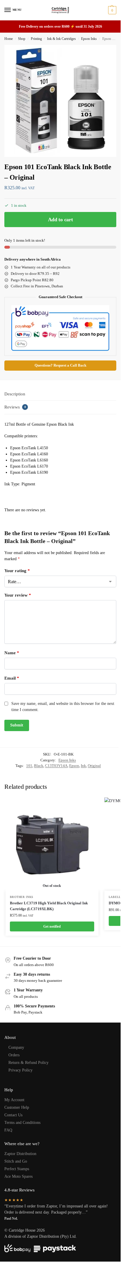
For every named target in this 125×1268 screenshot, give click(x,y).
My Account (14, 1100)
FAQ (8, 1130)
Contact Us (13, 1115)
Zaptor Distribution (20, 1154)
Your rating (17, 570)
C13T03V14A (56, 765)
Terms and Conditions (22, 1122)
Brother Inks (21, 897)
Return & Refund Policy (28, 1062)
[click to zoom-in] (60, 101)
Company (16, 1047)
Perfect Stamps (16, 1169)
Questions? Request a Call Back (60, 365)
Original (94, 765)
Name (11, 652)
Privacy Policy (20, 1070)
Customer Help (16, 1107)
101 (29, 765)
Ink (83, 765)
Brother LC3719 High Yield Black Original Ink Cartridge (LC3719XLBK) (49, 906)
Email (11, 678)
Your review (17, 595)
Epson (74, 765)
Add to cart (60, 219)
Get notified (52, 926)
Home (8, 39)
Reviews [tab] (15, 407)
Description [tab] (14, 394)
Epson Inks (89, 39)
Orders (13, 1055)
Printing (36, 39)
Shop (21, 39)
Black (38, 765)
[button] (111, 10)
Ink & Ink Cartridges (61, 39)
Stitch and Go (15, 1161)
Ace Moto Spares (18, 1176)
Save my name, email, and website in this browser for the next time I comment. (62, 706)
